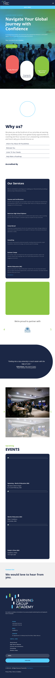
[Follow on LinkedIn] (12, 617)
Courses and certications (16, 646)
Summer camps (14, 650)
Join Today (27, 7)
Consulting (13, 648)
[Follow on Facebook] (7, 617)
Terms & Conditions (17, 671)
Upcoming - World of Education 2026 (18, 483)
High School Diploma (15, 644)
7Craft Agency (30, 668)
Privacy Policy (9, 671)
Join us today (11, 46)
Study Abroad (13, 642)
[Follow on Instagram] (9, 617)
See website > (11, 275)
